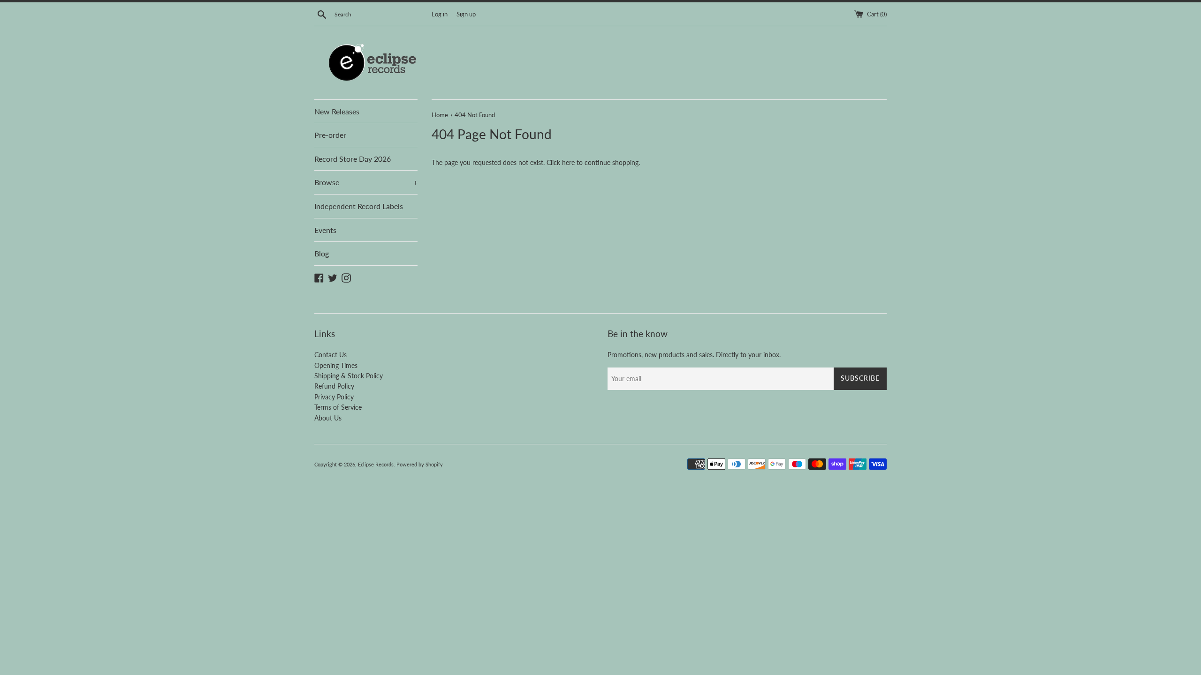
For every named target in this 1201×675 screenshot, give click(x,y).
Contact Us (330, 355)
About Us (328, 418)
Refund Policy (334, 386)
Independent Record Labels (358, 206)
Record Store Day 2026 (352, 158)
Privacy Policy (334, 397)
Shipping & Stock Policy (348, 376)
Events (325, 229)
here (568, 162)
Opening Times (335, 365)
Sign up (466, 14)
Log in (440, 14)
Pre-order (330, 134)
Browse (366, 182)
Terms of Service (338, 407)
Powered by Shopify (419, 464)
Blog (321, 253)
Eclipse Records (376, 464)
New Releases (336, 111)
